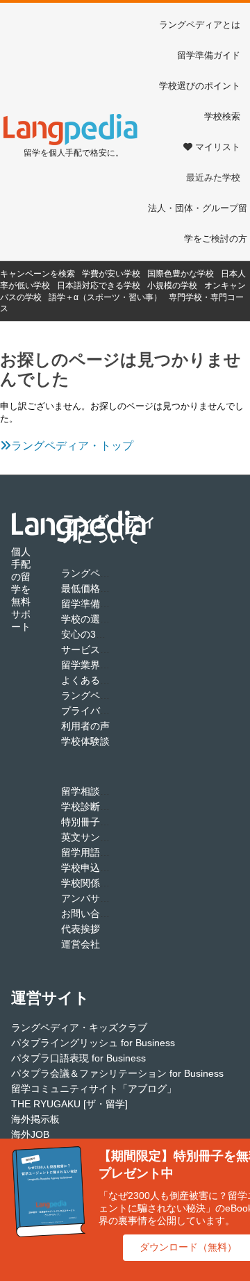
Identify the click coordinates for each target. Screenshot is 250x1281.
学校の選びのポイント (109, 619)
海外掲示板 (35, 1119)
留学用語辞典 (90, 852)
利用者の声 (85, 726)
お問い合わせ (90, 913)
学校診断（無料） (100, 806)
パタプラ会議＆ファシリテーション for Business (117, 1073)
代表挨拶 (80, 928)
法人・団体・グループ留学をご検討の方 (197, 223)
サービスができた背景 (109, 649)
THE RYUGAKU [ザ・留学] (69, 1103)
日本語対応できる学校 (98, 285)
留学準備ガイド (208, 55)
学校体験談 (85, 741)
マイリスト (217, 147)
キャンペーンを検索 (37, 274)
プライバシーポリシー (109, 710)
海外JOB (30, 1134)
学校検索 (222, 116)
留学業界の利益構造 (105, 664)
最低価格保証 (90, 588)
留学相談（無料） (100, 791)
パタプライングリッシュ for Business (93, 1042)
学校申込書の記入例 (105, 867)
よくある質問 (90, 680)
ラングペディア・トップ (72, 446)
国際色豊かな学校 (180, 274)
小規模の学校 (172, 285)
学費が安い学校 (111, 274)
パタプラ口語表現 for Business (78, 1058)
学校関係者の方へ (100, 883)
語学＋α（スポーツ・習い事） (105, 297)
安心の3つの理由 (98, 634)
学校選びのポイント (199, 86)
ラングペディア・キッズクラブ (79, 1027)
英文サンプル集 (95, 837)
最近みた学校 (213, 177)
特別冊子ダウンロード (109, 821)
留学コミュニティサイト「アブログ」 (93, 1088)
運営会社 (80, 944)
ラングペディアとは (199, 24)
